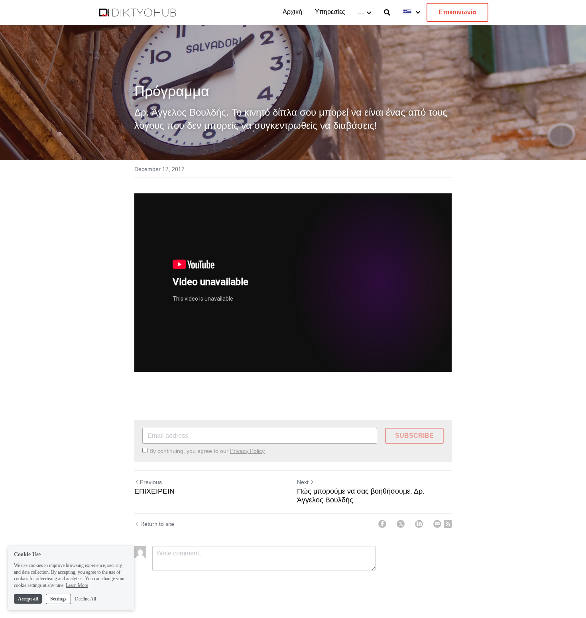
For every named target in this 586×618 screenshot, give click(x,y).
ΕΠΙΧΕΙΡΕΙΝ (154, 491)
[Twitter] (401, 524)
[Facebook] (382, 524)
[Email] (437, 524)
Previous (151, 482)
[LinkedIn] (419, 524)
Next (303, 482)
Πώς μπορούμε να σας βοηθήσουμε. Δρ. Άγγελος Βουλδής (361, 495)
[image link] (137, 11)
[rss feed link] (448, 524)
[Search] (387, 12)
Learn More (77, 585)
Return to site (157, 524)
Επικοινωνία (457, 12)
